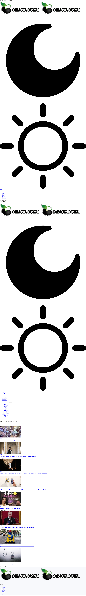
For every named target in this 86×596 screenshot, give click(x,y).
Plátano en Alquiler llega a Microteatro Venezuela (10, 508)
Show (1, 471)
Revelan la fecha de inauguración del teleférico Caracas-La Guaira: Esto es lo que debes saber (19, 564)
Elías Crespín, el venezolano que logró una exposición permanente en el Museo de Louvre (18, 456)
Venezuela (1, 544)
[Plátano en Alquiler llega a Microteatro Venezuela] (10, 505)
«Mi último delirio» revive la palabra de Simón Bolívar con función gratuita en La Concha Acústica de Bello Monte (23, 473)
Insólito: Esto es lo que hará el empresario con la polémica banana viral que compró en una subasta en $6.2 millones (23, 489)
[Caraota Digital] (41, 219)
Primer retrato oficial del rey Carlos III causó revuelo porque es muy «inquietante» (17, 527)
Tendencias (2, 454)
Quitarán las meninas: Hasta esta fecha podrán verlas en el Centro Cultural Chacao (17, 546)
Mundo (1, 438)
